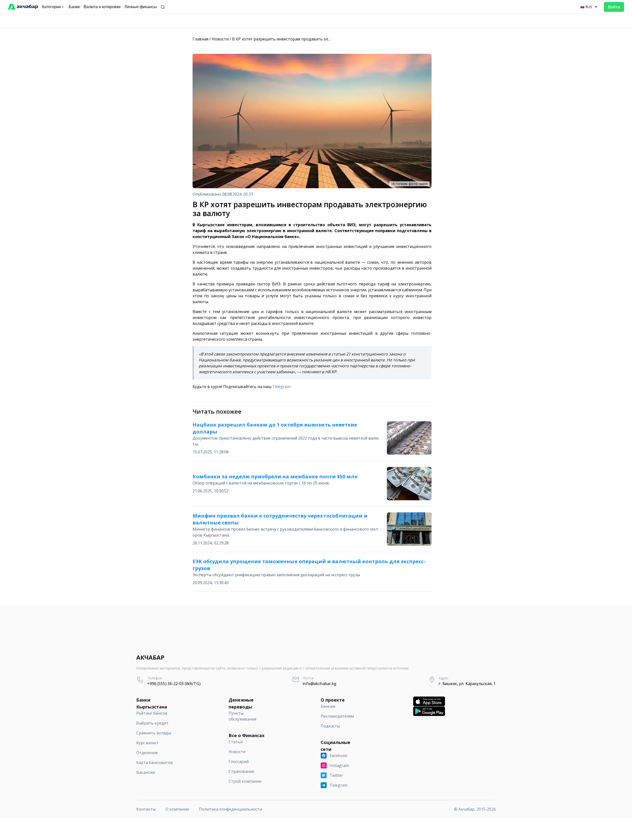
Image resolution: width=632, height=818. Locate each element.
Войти (614, 7)
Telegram (281, 386)
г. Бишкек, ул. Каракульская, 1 (467, 683)
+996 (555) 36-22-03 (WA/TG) (173, 683)
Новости (220, 39)
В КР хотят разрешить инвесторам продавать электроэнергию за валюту (304, 39)
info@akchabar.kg (319, 683)
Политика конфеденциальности (230, 809)
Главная (200, 39)
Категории (51, 7)
